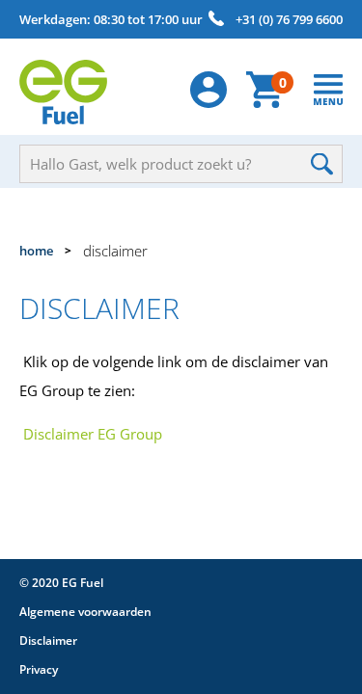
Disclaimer (48, 640)
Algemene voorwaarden (85, 611)
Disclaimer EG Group (92, 433)
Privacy (38, 669)
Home (36, 250)
